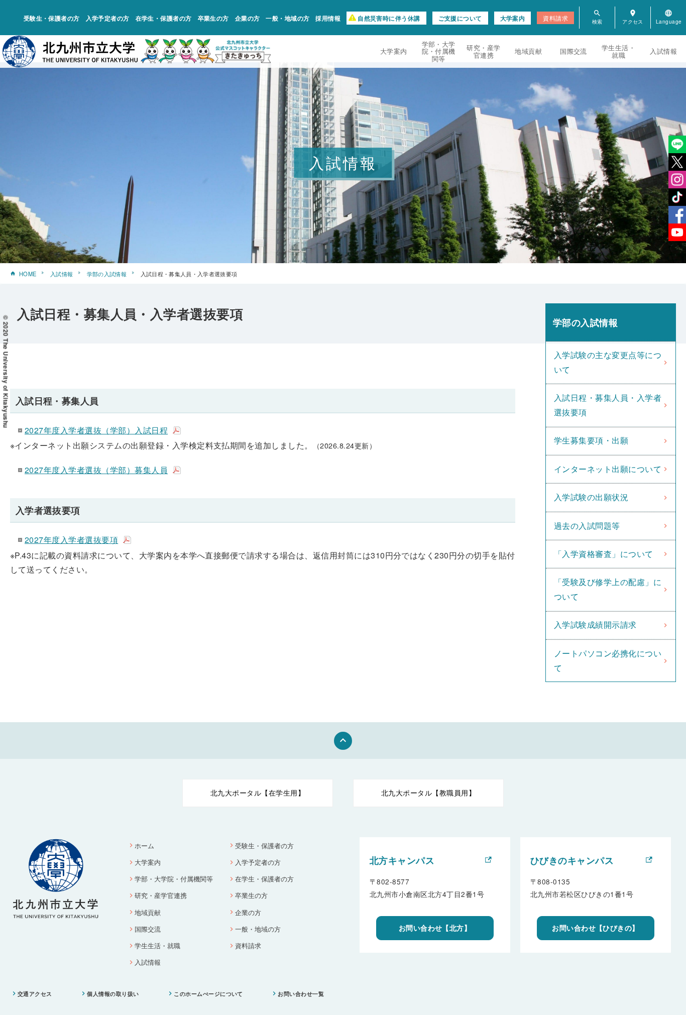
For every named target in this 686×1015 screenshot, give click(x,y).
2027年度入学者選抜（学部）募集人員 (96, 470)
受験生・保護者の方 (52, 18)
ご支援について (460, 18)
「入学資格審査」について (603, 553)
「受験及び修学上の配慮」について (607, 589)
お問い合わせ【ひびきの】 (595, 928)
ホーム (144, 845)
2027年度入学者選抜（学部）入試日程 (96, 430)
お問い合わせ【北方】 (435, 928)
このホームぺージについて (208, 993)
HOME (27, 274)
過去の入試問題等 (587, 525)
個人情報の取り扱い (113, 993)
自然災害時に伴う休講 (389, 18)
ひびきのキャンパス (572, 860)
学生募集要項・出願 (591, 440)
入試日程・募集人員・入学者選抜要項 (607, 405)
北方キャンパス (402, 860)
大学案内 (512, 18)
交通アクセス (35, 993)
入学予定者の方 (108, 18)
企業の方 (247, 18)
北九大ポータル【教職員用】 (428, 792)
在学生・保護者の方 (164, 18)
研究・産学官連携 (483, 51)
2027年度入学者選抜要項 (71, 539)
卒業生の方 (213, 18)
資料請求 (555, 18)
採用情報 (327, 18)
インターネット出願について (607, 469)
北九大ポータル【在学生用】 (257, 792)
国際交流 (573, 51)
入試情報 (663, 51)
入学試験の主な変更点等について (607, 362)
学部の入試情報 (107, 274)
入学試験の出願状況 (591, 497)
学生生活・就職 (618, 51)
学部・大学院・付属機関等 (438, 51)
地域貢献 (528, 51)
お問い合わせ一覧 (301, 993)
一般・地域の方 (287, 18)
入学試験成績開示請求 (595, 624)
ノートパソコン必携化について (607, 660)
